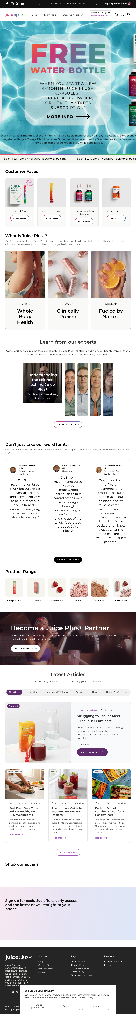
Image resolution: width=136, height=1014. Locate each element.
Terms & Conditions (81, 975)
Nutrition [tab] (33, 692)
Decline (96, 1006)
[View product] (122, 14)
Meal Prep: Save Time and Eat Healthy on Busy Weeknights (23, 811)
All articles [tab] (14, 692)
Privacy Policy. (86, 997)
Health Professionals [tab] (117, 692)
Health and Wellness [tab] (57, 692)
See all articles (68, 852)
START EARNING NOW (26, 648)
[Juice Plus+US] (16, 15)
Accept (66, 1006)
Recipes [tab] (80, 692)
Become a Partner (113, 961)
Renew (108, 965)
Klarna (41, 972)
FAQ (40, 961)
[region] (68, 504)
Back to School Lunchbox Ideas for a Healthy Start (109, 811)
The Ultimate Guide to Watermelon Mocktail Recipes (67, 811)
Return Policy (45, 968)
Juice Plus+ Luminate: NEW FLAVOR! (68, 4)
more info (68, 110)
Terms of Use (78, 961)
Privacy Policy (78, 965)
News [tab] (95, 692)
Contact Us (44, 965)
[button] (116, 14)
